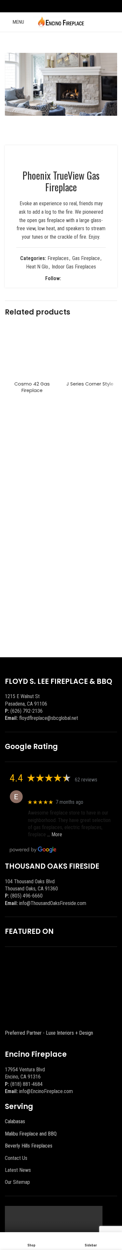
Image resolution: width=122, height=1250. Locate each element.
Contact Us (16, 1158)
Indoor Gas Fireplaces (74, 267)
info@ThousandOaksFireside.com (52, 903)
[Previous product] (98, 42)
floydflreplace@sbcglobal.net (48, 718)
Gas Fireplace (86, 258)
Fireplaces (58, 258)
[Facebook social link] (57, 6)
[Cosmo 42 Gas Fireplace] (32, 351)
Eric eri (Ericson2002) (51, 793)
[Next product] (113, 42)
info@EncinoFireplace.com (46, 1091)
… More (54, 834)
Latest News (18, 1170)
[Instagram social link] (65, 6)
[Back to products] (105, 42)
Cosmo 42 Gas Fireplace (32, 387)
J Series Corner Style (90, 384)
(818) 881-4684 (26, 1084)
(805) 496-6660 (26, 896)
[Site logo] (61, 21)
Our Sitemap (17, 1182)
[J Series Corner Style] (90, 351)
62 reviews (86, 780)
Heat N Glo (37, 267)
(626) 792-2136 (26, 711)
